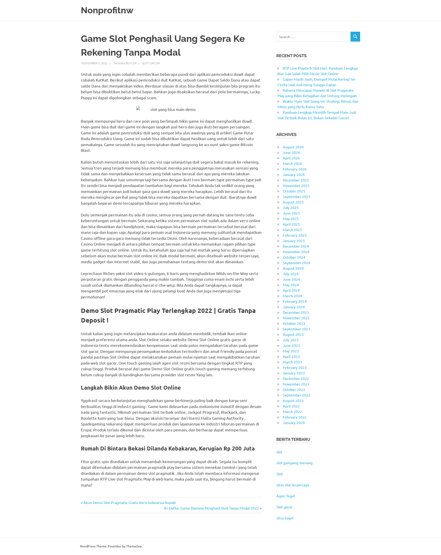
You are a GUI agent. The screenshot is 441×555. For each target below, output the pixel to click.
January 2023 (294, 373)
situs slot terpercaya (292, 484)
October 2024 (294, 257)
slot (279, 451)
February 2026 (295, 169)
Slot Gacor (151, 63)
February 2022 (295, 417)
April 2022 (291, 406)
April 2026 (291, 158)
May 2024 (291, 284)
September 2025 (296, 196)
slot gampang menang (294, 462)
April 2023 (291, 356)
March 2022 (292, 411)
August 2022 (293, 400)
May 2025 (291, 218)
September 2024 (296, 262)
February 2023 (295, 367)
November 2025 (296, 185)
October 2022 (294, 389)
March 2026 (292, 163)
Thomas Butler (124, 63)
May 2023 (291, 350)
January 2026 (294, 174)
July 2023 (291, 339)
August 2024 (293, 268)
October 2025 (294, 191)
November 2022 (296, 384)
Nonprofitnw (107, 10)
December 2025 (296, 180)
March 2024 (292, 295)
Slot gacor (284, 506)
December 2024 (296, 246)
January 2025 (294, 240)
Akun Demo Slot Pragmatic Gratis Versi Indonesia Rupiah (129, 502)
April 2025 (291, 224)
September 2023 (296, 328)
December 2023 (296, 312)
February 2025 (295, 235)
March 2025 (292, 229)
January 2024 (294, 306)
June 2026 (291, 152)
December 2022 (296, 378)
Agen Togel (285, 495)
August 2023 (293, 334)
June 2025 (291, 213)
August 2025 (293, 202)
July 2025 (291, 207)
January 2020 (294, 422)
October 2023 (294, 323)
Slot (279, 473)
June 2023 (291, 345)
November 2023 (296, 317)
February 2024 (295, 301)
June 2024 (291, 279)
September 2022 (296, 395)
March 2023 (292, 362)
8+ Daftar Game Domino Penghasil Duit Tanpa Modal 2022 (211, 508)
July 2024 (291, 273)
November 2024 (296, 251)
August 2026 (293, 146)
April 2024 (291, 290)
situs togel (284, 517)
